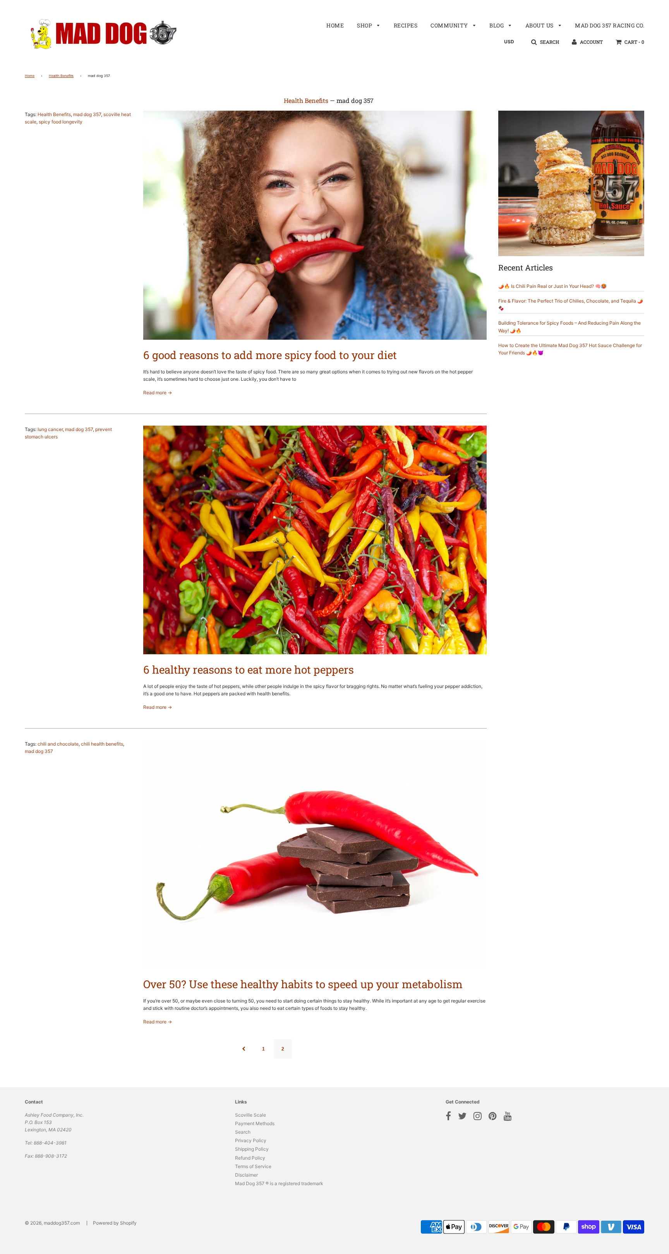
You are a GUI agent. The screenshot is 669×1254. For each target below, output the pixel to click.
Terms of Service (253, 1166)
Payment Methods (254, 1123)
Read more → (157, 392)
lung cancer (50, 429)
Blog (497, 25)
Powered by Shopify (115, 1223)
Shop (365, 25)
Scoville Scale (250, 1115)
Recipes (406, 25)
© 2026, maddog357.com (52, 1223)
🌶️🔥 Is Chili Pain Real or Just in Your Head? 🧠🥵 (552, 286)
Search (242, 1132)
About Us (540, 25)
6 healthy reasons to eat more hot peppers (248, 669)
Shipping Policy (252, 1149)
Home (335, 25)
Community (450, 25)
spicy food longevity (60, 122)
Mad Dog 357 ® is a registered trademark (279, 1183)
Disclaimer (246, 1175)
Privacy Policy (250, 1140)
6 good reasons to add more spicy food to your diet (270, 355)
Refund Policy (250, 1158)
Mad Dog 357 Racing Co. (609, 25)
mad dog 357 (87, 114)
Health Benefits (61, 76)
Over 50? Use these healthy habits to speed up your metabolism (303, 984)
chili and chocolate (58, 744)
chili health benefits (102, 744)
